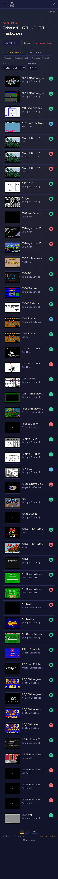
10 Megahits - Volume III (33, 243)
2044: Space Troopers (33, 739)
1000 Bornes (29, 288)
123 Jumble (29, 378)
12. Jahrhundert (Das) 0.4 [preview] (33, 348)
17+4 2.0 (27, 468)
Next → (43, 836)
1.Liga (25, 198)
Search (27, 43)
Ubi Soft (27, 216)
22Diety (27, 814)
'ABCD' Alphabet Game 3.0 (33, 108)
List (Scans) (35, 52)
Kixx (24, 547)
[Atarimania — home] (12, 4)
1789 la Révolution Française (33, 483)
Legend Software (31, 487)
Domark (26, 141)
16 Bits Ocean (30, 423)
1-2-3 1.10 (27, 183)
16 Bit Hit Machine (33, 408)
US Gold (26, 337)
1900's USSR (29, 514)
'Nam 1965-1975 (31, 138)
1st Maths (28, 619)
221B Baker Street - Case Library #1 (33, 784)
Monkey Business (31, 697)
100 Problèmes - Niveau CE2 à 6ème (33, 258)
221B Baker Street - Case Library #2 (33, 799)
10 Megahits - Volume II (33, 228)
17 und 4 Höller (31, 453)
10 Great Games (31, 213)
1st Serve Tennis (32, 634)
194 (35, 831)
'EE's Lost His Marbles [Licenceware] (33, 123)
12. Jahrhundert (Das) (33, 363)
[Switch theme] (54, 4)
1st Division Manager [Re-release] (33, 589)
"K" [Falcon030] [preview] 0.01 (33, 78)
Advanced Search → (45, 43)
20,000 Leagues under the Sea (33, 679)
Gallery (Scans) (40, 58)
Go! (24, 532)
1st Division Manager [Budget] (33, 574)
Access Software (31, 322)
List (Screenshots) (14, 52)
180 (24, 499)
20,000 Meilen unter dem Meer (33, 724)
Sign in (51, 12)
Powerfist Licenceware (35, 126)
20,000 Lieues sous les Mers (33, 709)
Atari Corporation (33, 667)
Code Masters (30, 577)
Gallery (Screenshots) (16, 58)
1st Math (27, 604)
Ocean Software (31, 652)
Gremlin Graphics (32, 412)
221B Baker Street (33, 754)
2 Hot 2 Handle (31, 649)
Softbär (26, 352)
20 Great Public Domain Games (33, 664)
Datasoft (27, 758)
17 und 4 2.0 (29, 438)
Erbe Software (30, 156)
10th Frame (29, 318)
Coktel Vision (30, 682)
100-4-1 (26, 273)
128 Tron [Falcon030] (33, 393)
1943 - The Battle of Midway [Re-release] (33, 544)
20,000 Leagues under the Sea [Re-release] (33, 694)
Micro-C (26, 261)
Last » (52, 836)
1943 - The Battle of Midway (33, 529)
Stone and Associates (35, 607)
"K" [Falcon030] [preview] (33, 93)
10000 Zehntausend (33, 303)
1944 (25, 559)
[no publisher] (31, 81)
